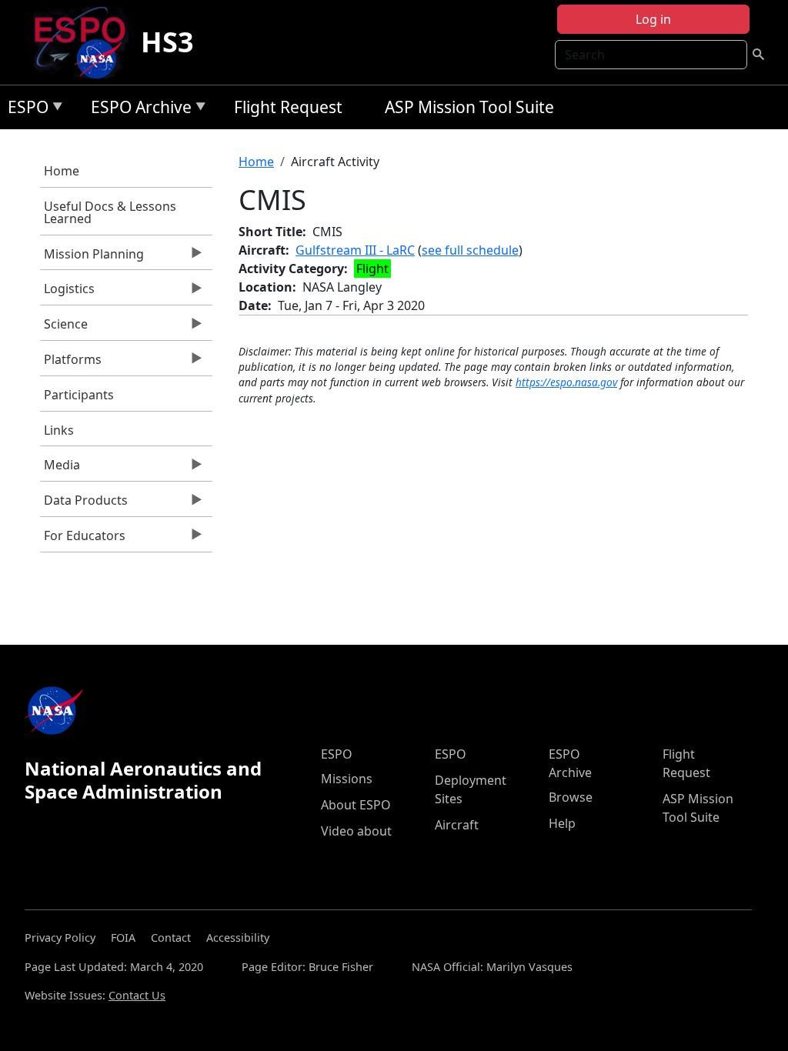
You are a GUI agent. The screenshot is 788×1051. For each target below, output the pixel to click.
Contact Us (137, 995)
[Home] (86, 42)
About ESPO (356, 804)
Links (59, 430)
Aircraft (457, 824)
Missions (346, 778)
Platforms (71, 363)
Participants (79, 394)
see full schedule (470, 250)
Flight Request (288, 107)
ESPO (24, 109)
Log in (653, 19)
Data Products (84, 504)
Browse (571, 797)
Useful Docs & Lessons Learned (110, 212)
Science (64, 327)
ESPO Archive (137, 109)
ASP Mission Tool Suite (469, 107)
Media (60, 468)
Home (61, 170)
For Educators (82, 539)
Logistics (67, 292)
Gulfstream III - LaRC (355, 250)
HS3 (167, 42)
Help (562, 823)
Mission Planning (92, 257)
